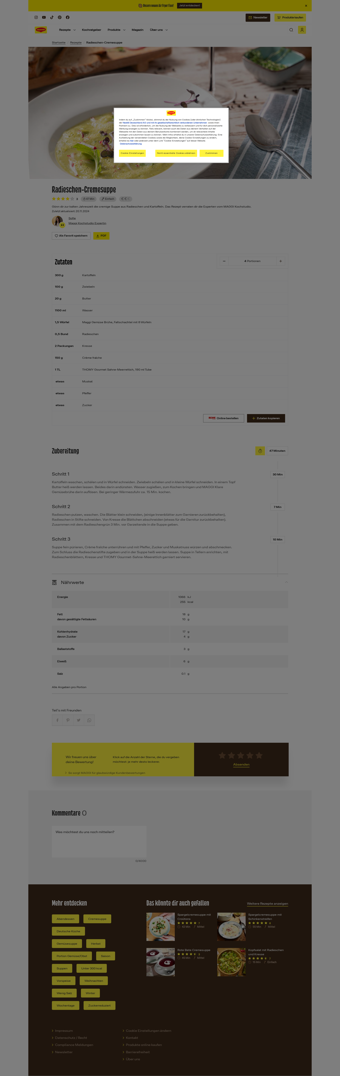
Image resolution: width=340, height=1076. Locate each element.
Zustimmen (211, 153)
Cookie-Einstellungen (132, 153)
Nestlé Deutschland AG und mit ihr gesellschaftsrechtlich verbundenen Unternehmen (165, 122)
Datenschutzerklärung (131, 144)
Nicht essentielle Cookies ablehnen (176, 153)
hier (132, 140)
